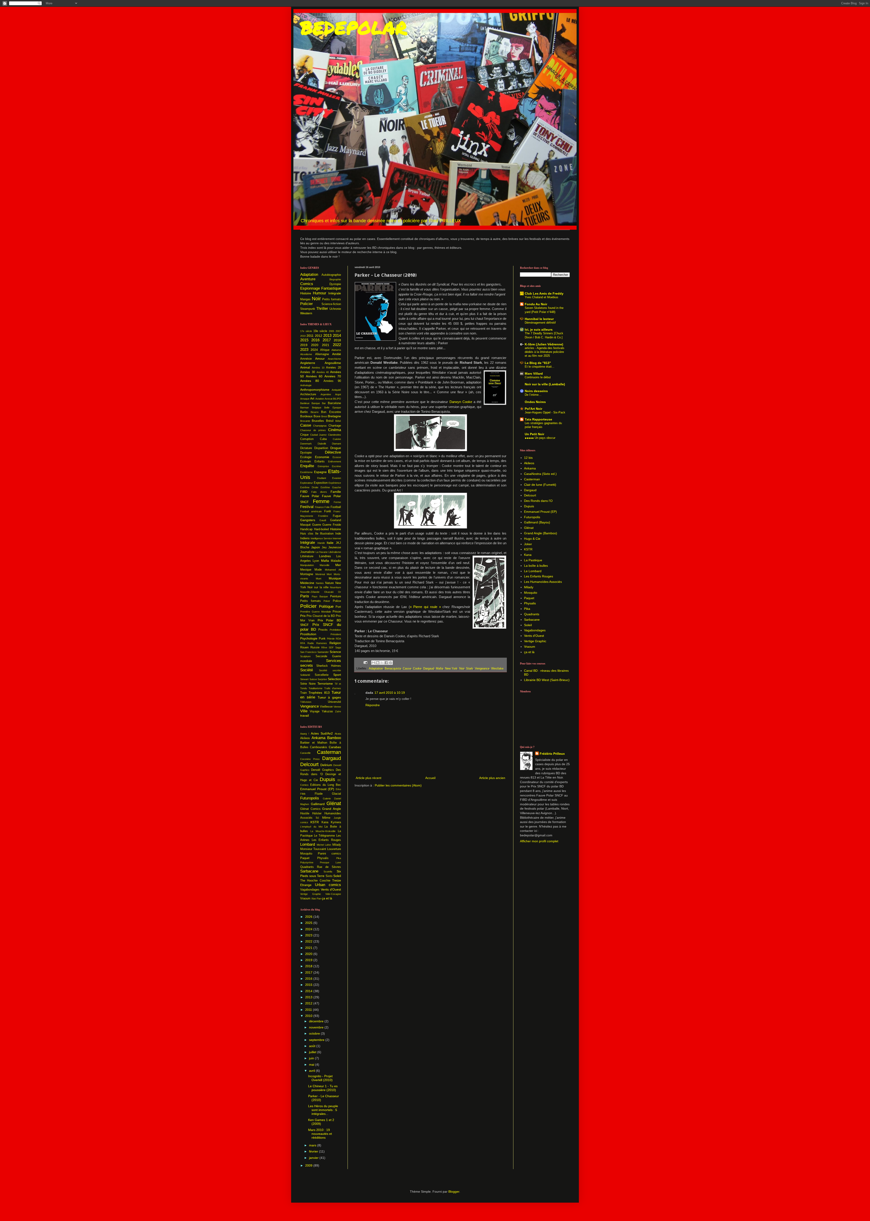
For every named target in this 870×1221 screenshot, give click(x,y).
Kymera (336, 822)
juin (312, 1058)
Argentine (326, 394)
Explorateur (306, 482)
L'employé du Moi (311, 826)
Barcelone (334, 403)
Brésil (330, 420)
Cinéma (334, 430)
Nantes (320, 583)
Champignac (320, 425)
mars (313, 1145)
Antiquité (336, 389)
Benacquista (393, 668)
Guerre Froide (331, 524)
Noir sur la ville (318, 587)
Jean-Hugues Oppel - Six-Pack (545, 412)
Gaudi (322, 520)
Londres (325, 556)
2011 (310, 335)
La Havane (322, 552)
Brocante (305, 421)
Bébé (338, 421)
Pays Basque (320, 596)
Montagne (306, 574)
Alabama (336, 350)
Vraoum (305, 898)
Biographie (335, 279)
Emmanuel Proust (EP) (317, 789)
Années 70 (332, 376)
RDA (338, 638)
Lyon (316, 560)
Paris (304, 596)
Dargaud (428, 668)
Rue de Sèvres (329, 867)
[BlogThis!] (377, 662)
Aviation (319, 398)
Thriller (322, 308)
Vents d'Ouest (331, 889)
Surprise (322, 679)
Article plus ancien (492, 778)
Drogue (335, 448)
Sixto (329, 876)
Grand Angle (331, 809)
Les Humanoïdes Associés (543, 582)
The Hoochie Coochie (315, 880)
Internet (337, 538)
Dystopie (335, 284)
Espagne (320, 472)
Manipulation (307, 565)
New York (451, 668)
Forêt (327, 511)
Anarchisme (334, 358)
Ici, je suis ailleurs (539, 329)
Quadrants (307, 867)
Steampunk (307, 308)
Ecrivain (305, 461)
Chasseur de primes (313, 430)
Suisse (313, 679)
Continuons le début (538, 377)
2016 (315, 340)
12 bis (528, 457)
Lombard (307, 844)
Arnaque (304, 398)
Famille (336, 491)
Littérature (306, 556)
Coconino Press (310, 759)
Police (337, 601)
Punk (322, 638)
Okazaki (329, 592)
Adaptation (376, 668)
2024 (314, 350)
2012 (318, 335)
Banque (316, 403)
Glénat (333, 803)
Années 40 (323, 372)
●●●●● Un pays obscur (540, 438)
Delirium (326, 765)
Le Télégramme (324, 835)
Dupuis (327, 779)
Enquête (307, 466)
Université (334, 701)
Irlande (321, 543)
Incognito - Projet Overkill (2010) (320, 1078)
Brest (324, 416)
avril (312, 1070)
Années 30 (307, 372)
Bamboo (334, 738)
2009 (309, 1165)
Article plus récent (368, 778)
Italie (330, 543)
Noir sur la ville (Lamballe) (545, 384)
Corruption (307, 439)
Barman (304, 407)
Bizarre (315, 412)
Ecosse (337, 457)
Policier (306, 304)
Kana (324, 822)
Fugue (337, 516)
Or (339, 592)
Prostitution (308, 634)
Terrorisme (325, 683)
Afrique (324, 350)
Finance (319, 507)
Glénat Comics (310, 809)
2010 (303, 336)
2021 (325, 345)
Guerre (316, 524)
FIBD (303, 491)
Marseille (324, 565)
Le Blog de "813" (538, 363)
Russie (314, 647)
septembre (317, 1040)
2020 (314, 345)
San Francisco (308, 652)
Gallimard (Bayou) (537, 522)
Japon (315, 547)
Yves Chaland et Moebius (541, 297)
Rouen (304, 647)
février (314, 1151)
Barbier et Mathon (313, 742)
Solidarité (305, 675)
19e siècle (320, 331)
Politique (326, 606)
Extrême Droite (309, 487)
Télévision (305, 702)
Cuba (323, 439)
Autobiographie (331, 274)
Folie (327, 507)
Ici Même (323, 817)
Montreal (320, 574)
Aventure (307, 279)
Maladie (336, 560)
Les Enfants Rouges (326, 840)
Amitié (336, 354)
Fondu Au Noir (536, 304)
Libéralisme (335, 552)
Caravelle (305, 753)
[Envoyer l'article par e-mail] (365, 662)
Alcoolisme (306, 354)
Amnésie (306, 358)
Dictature (306, 448)
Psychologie (308, 638)
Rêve (324, 647)
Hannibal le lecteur (539, 319)
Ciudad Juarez (318, 434)
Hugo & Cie (532, 538)
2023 (304, 349)
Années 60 (314, 376)
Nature (329, 583)
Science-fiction (331, 304)
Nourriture (335, 587)
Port (338, 606)
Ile (316, 533)
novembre (316, 1027)
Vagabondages (309, 889)
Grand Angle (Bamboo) (540, 533)
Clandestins (334, 434)
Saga (338, 647)
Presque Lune (330, 862)
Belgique (316, 407)
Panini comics (329, 853)
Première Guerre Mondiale (315, 611)
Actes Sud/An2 (322, 733)
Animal (305, 367)
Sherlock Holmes (328, 665)
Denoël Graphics (322, 770)
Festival (307, 507)
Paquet (304, 858)
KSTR (314, 822)
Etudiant (321, 478)
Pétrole (331, 638)
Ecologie (306, 457)
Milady (336, 844)
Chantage (335, 425)
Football (336, 507)
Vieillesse (326, 706)
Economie (322, 457)
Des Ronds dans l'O (538, 501)
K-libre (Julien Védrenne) (544, 344)
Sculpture (305, 656)
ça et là (327, 898)
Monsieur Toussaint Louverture (320, 849)
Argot (338, 394)
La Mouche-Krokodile (322, 831)
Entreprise (323, 466)
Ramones (321, 643)
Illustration (327, 533)
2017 (327, 340)
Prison (337, 611)
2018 (337, 340)
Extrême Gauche (331, 487)
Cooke (417, 668)
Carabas (335, 747)
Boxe (317, 416)
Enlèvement (334, 461)
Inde (338, 533)
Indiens (305, 538)
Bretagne (334, 416)
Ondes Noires (535, 402)
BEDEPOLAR (353, 27)
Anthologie (306, 385)
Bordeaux (306, 416)
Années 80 (309, 381)
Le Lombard (532, 571)
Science (335, 652)
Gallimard (318, 804)
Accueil (430, 778)
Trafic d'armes (332, 688)
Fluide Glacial (328, 793)
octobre (315, 1033)
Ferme (337, 502)
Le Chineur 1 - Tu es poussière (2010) (323, 1088)
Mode (318, 569)
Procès (323, 629)
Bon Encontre (331, 412)
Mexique (305, 569)
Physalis (323, 858)
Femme (321, 501)
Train (303, 692)
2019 (303, 345)
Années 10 (318, 367)
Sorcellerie (322, 674)
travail (304, 715)
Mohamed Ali (333, 569)
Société (306, 670)
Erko (338, 789)
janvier (314, 1158)
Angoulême (333, 363)
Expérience (335, 482)
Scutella (328, 871)
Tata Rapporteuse (538, 419)
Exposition (321, 482)
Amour (320, 358)
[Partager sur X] (382, 662)
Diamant (336, 443)
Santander (323, 652)
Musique (335, 578)
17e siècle (306, 331)
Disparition (321, 448)
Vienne (337, 706)
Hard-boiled (321, 529)
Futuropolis (309, 798)
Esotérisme (306, 472)
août (312, 1046)
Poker (327, 601)
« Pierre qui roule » (425, 607)
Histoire (305, 293)
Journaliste (307, 552)
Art (312, 398)
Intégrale (334, 293)
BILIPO (337, 398)
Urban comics (328, 885)
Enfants (319, 461)
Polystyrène (306, 862)
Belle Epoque (332, 407)
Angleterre (307, 363)
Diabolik (322, 443)
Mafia (439, 668)
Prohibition (335, 629)
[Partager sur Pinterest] (390, 662)
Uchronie (335, 308)
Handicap (306, 529)
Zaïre (338, 711)
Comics (306, 284)
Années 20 (333, 367)
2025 (309, 923)
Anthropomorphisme (314, 389)
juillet (313, 1052)
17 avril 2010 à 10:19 (390, 692)
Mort (329, 574)
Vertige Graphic (310, 894)
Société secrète (330, 670)
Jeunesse (334, 547)
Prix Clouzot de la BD (321, 616)
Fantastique (331, 288)
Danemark (306, 443)
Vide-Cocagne (333, 894)
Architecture (308, 394)
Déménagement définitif (540, 322)
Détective (333, 452)
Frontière (323, 516)
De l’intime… (533, 394)
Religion (335, 643)
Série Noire (308, 683)
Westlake (497, 668)
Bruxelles (318, 420)
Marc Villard (534, 373)
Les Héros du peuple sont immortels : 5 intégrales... (323, 1110)
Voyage (314, 711)
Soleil (337, 876)
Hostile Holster (310, 813)
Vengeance (482, 668)
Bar (324, 403)
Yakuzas (327, 711)
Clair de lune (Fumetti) (540, 484)
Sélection (334, 679)
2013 (327, 335)
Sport (337, 674)
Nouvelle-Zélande (309, 592)
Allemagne (322, 354)
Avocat (328, 398)
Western (306, 313)
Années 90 (332, 381)
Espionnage (310, 288)
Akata (338, 733)
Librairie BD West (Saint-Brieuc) (547, 680)
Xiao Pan (316, 898)
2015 (304, 340)
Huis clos (306, 533)
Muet (318, 578)
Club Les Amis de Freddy (544, 293)
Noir (461, 668)
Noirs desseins (536, 391)
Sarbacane (309, 871)
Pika (338, 858)
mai (312, 1064)
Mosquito (306, 853)
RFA (302, 643)
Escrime (336, 466)
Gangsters (307, 520)
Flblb (302, 793)
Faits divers (319, 492)
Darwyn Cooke (462, 402)
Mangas (305, 299)
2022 (337, 345)
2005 (331, 331)
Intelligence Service (321, 538)
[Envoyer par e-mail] (373, 662)
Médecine (307, 583)
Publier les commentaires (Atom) (398, 785)
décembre (316, 1021)
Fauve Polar (309, 496)
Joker (528, 544)
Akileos (305, 738)
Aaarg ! (304, 733)
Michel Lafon (324, 844)
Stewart (304, 679)
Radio (310, 643)
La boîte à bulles (536, 565)
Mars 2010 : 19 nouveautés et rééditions (320, 1133)
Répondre (372, 705)
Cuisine (337, 439)
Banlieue (304, 403)
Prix (303, 616)
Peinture (335, 596)
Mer (338, 565)
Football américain (311, 511)
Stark (469, 668)
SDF (331, 647)
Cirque (304, 434)
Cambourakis (318, 747)
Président (336, 634)
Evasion (336, 478)
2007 (338, 331)
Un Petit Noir (534, 434)
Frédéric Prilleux (552, 753)
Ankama (318, 738)
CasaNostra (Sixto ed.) (540, 474)
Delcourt (309, 764)
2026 (309, 916)
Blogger (453, 1191)
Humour (319, 293)
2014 (337, 335)
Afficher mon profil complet (539, 841)
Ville (303, 711)
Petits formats (331, 299)
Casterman (329, 752)
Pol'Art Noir (533, 408)
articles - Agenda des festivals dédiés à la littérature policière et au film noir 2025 (544, 352)
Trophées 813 (319, 692)
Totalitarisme (315, 688)
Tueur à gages (329, 697)
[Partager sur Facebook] (386, 662)
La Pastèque (533, 560)
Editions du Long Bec (325, 784)
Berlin (304, 412)
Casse (407, 668)
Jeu (324, 547)
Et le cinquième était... (539, 366)
